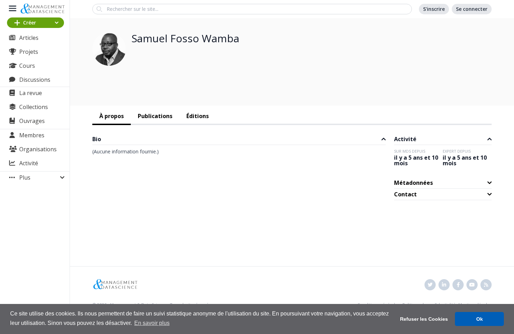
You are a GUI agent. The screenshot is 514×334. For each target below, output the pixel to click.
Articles (28, 38)
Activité (28, 163)
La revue (30, 93)
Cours (27, 66)
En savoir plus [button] (152, 323)
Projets (28, 52)
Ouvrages (32, 121)
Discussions (34, 80)
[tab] (111, 116)
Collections (33, 107)
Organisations (38, 149)
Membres (31, 135)
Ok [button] (479, 319)
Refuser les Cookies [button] (424, 319)
